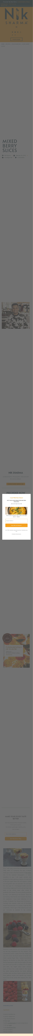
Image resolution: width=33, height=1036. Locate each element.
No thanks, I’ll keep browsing (16, 533)
